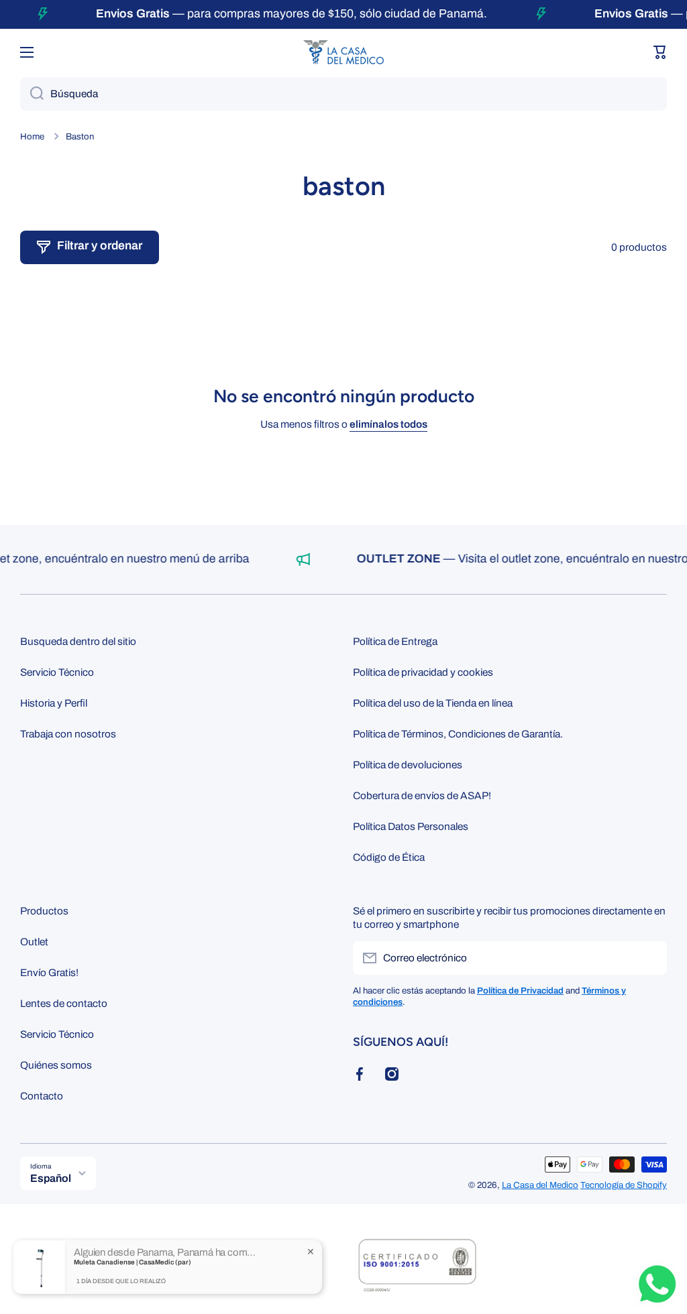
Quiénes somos (56, 1065)
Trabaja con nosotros (68, 733)
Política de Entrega (395, 641)
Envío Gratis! (49, 972)
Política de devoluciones (407, 764)
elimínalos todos (388, 424)
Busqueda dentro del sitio (78, 641)
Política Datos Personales (410, 826)
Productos (44, 910)
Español (50, 1178)
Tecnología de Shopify (623, 1185)
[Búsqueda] (32, 94)
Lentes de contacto (63, 1003)
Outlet (34, 941)
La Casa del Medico (540, 1185)
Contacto (41, 1095)
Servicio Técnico (57, 672)
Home (32, 136)
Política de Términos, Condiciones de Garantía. (458, 733)
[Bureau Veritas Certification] (417, 1272)
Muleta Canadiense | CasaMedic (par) (132, 1264)
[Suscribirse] (650, 958)
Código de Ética (389, 857)
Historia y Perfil (53, 703)
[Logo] (343, 52)
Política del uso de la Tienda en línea (433, 703)
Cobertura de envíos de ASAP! (422, 795)
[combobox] (343, 94)
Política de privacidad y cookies (423, 672)
